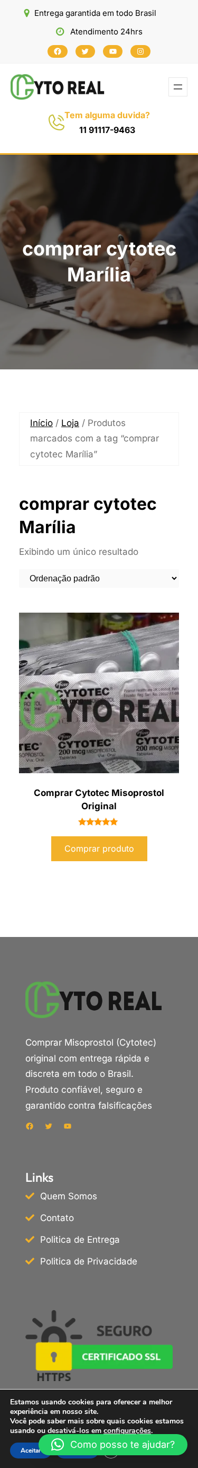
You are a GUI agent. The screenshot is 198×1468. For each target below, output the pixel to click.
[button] (113, 1444)
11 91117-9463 (107, 130)
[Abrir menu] (177, 86)
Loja (70, 423)
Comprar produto (99, 848)
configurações (127, 1431)
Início (41, 423)
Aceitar (31, 1450)
